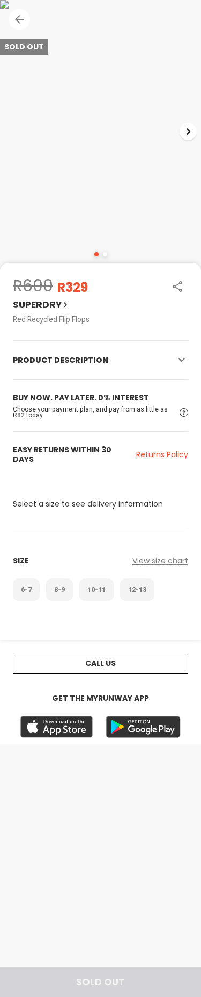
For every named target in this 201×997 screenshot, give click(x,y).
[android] (143, 727)
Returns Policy (162, 454)
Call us (100, 663)
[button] (19, 19)
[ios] (56, 727)
